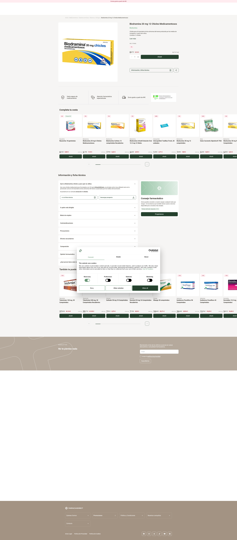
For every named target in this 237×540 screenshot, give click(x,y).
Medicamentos (73, 17)
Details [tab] (118, 257)
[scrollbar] (118, 165)
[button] (117, 197)
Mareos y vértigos (95, 17)
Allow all (145, 288)
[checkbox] (140, 356)
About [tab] (146, 257)
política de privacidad (154, 356)
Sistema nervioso (84, 17)
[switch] (108, 280)
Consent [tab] (91, 257)
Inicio (66, 17)
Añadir (71, 156)
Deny (92, 288)
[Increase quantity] (138, 57)
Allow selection (119, 288)
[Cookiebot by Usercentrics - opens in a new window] (150, 250)
